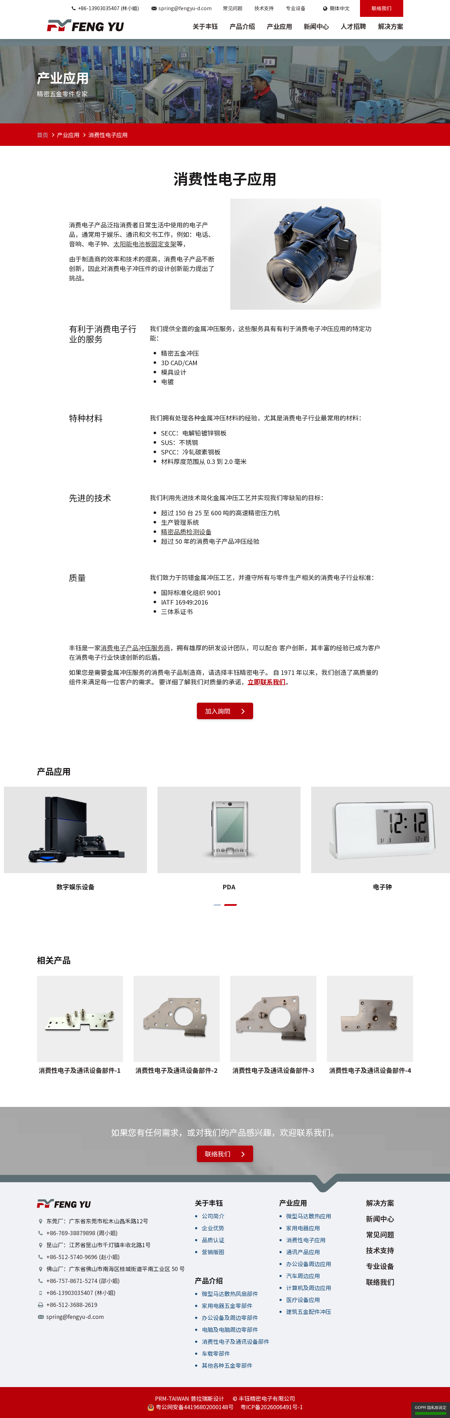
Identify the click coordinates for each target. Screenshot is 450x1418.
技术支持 (264, 8)
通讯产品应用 (303, 1252)
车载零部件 (216, 1353)
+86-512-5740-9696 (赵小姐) (83, 1256)
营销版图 (213, 1252)
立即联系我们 (266, 681)
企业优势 (213, 1228)
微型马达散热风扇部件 (230, 1293)
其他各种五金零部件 (227, 1365)
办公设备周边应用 (308, 1263)
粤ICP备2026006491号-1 (271, 1407)
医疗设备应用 (303, 1299)
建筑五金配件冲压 (308, 1311)
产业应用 (279, 26)
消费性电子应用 (306, 1240)
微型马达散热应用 (308, 1216)
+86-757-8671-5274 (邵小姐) (83, 1280)
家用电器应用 (303, 1228)
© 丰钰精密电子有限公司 (264, 1398)
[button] (217, 905)
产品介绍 (242, 26)
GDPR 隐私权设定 (430, 1407)
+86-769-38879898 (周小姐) (82, 1233)
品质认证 (213, 1240)
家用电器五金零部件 (227, 1305)
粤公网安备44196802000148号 (194, 1407)
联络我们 (381, 8)
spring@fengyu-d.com (185, 8)
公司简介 (213, 1216)
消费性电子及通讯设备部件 (235, 1341)
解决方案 (390, 26)
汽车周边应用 (303, 1275)
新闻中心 (316, 26)
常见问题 (233, 8)
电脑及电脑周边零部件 (230, 1329)
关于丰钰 (205, 26)
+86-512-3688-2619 (71, 1304)
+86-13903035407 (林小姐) (81, 1292)
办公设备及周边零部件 (230, 1317)
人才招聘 (353, 26)
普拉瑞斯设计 (207, 1398)
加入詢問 (218, 710)
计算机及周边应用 (308, 1287)
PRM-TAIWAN (172, 1398)
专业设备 (296, 8)
